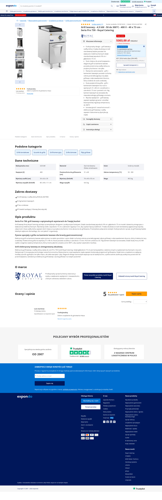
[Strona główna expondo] (17, 21)
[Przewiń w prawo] (147, 15)
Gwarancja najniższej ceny (126, 72)
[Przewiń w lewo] (14, 15)
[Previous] (20, 25)
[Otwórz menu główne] (7, 11)
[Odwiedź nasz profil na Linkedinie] (111, 422)
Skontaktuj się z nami (90, 401)
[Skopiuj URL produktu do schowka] (145, 24)
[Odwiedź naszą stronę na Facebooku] (107, 422)
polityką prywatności (70, 389)
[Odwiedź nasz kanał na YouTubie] (104, 422)
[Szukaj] (112, 6)
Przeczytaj (30, 93)
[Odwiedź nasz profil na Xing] (114, 422)
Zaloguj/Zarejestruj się (124, 55)
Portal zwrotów (90, 407)
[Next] (20, 82)
